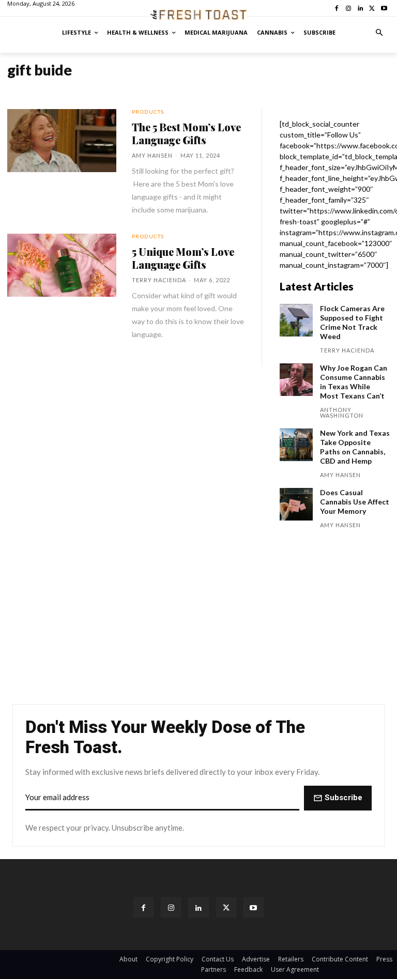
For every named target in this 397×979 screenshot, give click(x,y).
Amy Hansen (152, 155)
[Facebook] (143, 907)
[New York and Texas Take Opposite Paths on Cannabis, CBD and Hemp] (296, 445)
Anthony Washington (341, 412)
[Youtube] (253, 907)
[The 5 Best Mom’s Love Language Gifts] (61, 140)
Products (148, 111)
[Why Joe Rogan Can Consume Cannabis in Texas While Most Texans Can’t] (296, 379)
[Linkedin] (198, 907)
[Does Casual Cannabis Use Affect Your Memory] (296, 504)
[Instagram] (171, 907)
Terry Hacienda (159, 280)
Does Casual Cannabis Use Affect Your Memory (354, 501)
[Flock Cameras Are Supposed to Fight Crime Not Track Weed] (296, 320)
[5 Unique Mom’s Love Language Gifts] (61, 265)
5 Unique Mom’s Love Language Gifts (183, 257)
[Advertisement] (198, 619)
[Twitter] (226, 907)
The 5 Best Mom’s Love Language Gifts (186, 133)
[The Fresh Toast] (198, 15)
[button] (379, 32)
